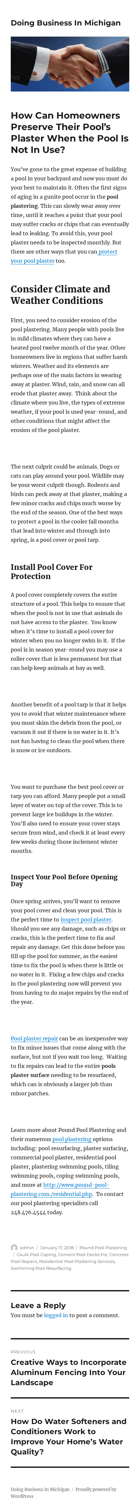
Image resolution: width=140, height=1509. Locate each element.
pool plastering (72, 1139)
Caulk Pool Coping (36, 1254)
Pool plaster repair (34, 1038)
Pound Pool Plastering (103, 1247)
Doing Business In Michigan (66, 22)
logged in (56, 1315)
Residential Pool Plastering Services (77, 1261)
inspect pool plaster (86, 919)
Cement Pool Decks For (82, 1254)
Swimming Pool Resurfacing (41, 1268)
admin (27, 1247)
